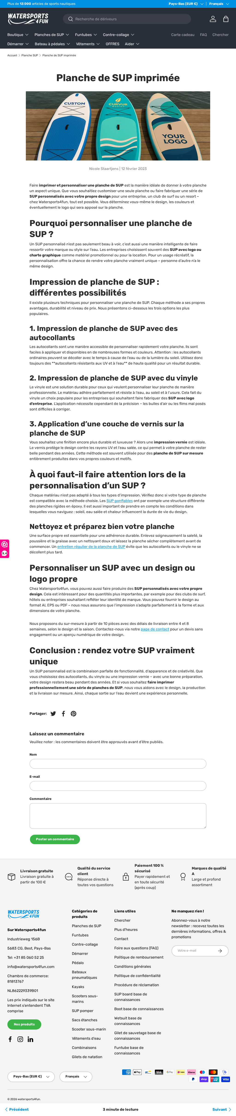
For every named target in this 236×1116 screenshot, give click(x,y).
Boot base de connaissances (139, 1009)
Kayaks (78, 987)
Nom (33, 755)
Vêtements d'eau (86, 1038)
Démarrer (80, 953)
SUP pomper (82, 1011)
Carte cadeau (183, 35)
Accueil (12, 55)
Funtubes (80, 935)
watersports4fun (29, 1099)
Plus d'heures (126, 929)
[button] (226, 19)
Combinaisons (84, 1047)
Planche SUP (29, 55)
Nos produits (24, 1024)
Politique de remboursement (138, 957)
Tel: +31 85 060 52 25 (25, 957)
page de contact (155, 629)
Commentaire (40, 799)
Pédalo (78, 963)
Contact (121, 939)
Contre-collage (85, 944)
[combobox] (127, 19)
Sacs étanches (84, 1020)
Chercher (220, 35)
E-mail (35, 777)
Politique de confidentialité (137, 976)
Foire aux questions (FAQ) (136, 948)
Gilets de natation (87, 1057)
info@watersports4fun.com (30, 967)
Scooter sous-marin (89, 1029)
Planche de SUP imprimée (59, 55)
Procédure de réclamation (136, 985)
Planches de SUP (86, 926)
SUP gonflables (119, 501)
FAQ (203, 35)
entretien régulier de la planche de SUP (91, 546)
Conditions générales (132, 966)
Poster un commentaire (55, 839)
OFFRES (112, 44)
